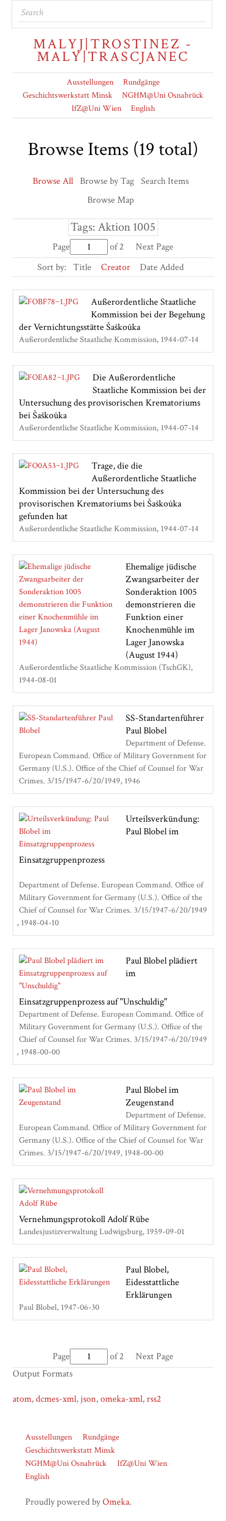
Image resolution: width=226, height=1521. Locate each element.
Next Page (154, 247)
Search (197, 12)
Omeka (115, 1502)
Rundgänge (141, 82)
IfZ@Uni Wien (96, 108)
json (88, 1399)
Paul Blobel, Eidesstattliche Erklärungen (152, 1282)
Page (61, 247)
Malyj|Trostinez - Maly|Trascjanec (112, 50)
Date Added (162, 267)
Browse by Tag (107, 181)
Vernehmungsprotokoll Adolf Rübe (84, 1219)
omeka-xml (121, 1399)
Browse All (53, 181)
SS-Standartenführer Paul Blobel (165, 724)
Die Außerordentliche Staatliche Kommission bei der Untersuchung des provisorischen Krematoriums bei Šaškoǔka (112, 396)
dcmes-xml (56, 1399)
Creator (115, 267)
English (143, 108)
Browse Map (110, 200)
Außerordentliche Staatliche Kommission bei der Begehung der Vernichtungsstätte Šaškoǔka (112, 314)
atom (22, 1399)
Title (82, 267)
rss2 (154, 1399)
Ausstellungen (90, 82)
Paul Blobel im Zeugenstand (152, 1096)
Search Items (165, 181)
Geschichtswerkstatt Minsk (67, 95)
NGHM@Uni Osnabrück (162, 95)
